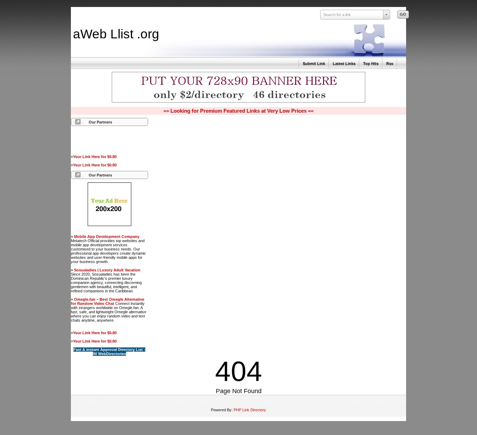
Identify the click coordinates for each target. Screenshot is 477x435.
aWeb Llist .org (116, 34)
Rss (389, 63)
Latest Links (344, 63)
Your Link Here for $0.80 (95, 157)
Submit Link (314, 63)
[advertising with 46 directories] (109, 225)
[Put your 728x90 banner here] (238, 101)
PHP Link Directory (250, 410)
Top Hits (371, 63)
